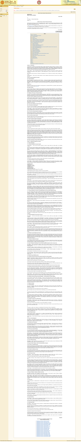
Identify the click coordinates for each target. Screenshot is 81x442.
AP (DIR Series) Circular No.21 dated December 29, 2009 (43, 436)
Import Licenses (35, 38)
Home (14, 6)
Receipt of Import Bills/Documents (37, 47)
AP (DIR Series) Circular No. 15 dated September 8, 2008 (43, 435)
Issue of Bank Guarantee (36, 52)
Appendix (32, 62)
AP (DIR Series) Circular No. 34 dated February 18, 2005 (43, 426)
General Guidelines (35, 36)
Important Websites (22, 5)
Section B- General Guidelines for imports (36, 35)
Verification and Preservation (36, 50)
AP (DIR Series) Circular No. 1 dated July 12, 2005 (43, 427)
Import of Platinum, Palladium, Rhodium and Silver (39, 55)
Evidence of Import (35, 48)
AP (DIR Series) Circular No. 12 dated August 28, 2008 (43, 434)
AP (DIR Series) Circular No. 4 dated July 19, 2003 (43, 421)
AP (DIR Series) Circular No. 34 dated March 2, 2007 (43, 428)
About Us (2, 5)
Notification (18, 6)
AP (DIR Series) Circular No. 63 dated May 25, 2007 (43, 429)
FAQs (9, 5)
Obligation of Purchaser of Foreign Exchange (38, 39)
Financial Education (13, 5)
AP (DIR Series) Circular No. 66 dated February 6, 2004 (43, 424)
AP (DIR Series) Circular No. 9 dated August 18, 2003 (43, 422)
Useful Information (6, 5)
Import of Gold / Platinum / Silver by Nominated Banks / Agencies (41, 53)
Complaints (18, 5)
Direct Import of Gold (35, 54)
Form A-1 (34, 37)
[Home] (8, 4)
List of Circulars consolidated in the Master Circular (37, 63)
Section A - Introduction (34, 34)
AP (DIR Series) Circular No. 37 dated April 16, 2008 (43, 431)
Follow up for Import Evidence (36, 51)
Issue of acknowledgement (36, 49)
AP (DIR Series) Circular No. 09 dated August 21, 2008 (43, 433)
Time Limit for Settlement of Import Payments (38, 40)
